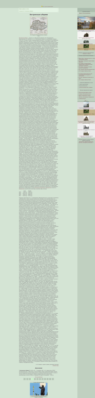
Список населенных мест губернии (85, 87)
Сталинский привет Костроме (36, 396)
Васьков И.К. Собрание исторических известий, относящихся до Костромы (86, 142)
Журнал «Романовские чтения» (85, 95)
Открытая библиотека (83, 85)
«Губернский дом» (82, 98)
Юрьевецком (42, 187)
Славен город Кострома (83, 84)
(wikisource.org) (55, 365)
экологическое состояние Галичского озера (88, 108)
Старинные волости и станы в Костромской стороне (87, 59)
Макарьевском (48, 187)
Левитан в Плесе (85, 70)
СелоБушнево (82, 136)
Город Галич (80, 129)
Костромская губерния (23, 37)
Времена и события (86, 53)
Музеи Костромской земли (87, 69)
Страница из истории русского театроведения (85, 67)
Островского (89, 48)
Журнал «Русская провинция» (84, 13)
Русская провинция (47, 6)
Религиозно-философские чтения (85, 92)
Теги (85, 100)
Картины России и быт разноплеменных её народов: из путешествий (85, 74)
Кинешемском (37, 187)
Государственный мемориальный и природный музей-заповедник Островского (85, 64)
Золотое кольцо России (89, 30)
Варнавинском (22, 188)
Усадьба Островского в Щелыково (86, 43)
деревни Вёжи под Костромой (88, 37)
